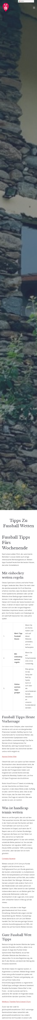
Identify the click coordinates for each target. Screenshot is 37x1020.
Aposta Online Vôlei (9, 756)
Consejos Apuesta (8, 858)
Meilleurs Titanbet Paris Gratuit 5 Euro (16, 1002)
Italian (22, 1)
